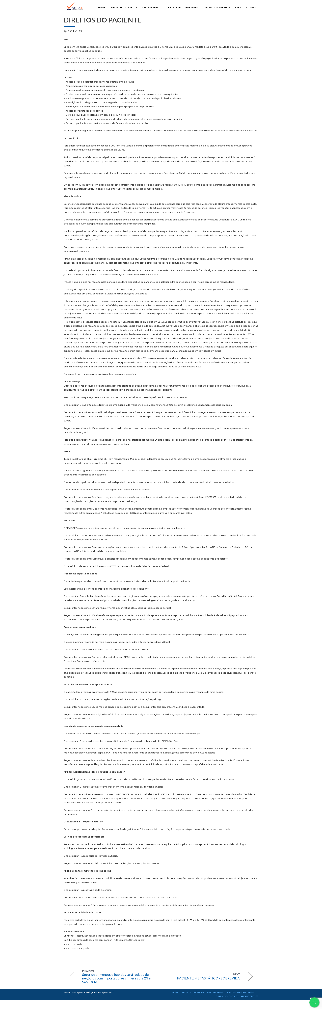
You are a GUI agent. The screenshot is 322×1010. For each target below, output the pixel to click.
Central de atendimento (183, 7)
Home (101, 7)
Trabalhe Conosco (217, 7)
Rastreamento (152, 7)
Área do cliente (245, 7)
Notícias (75, 31)
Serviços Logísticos (124, 7)
